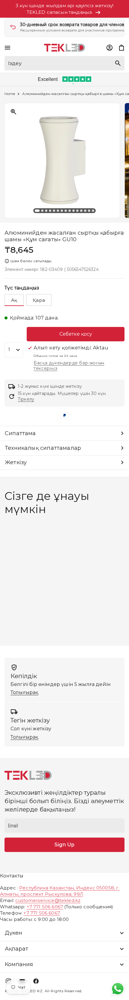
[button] (8, 47)
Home (9, 94)
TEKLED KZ (31, 991)
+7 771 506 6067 (45, 906)
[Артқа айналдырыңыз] (9, 161)
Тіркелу (26, 399)
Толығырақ (24, 692)
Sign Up (64, 844)
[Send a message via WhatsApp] (118, 989)
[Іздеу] (117, 63)
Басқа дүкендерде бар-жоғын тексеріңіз (69, 365)
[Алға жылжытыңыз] (120, 161)
